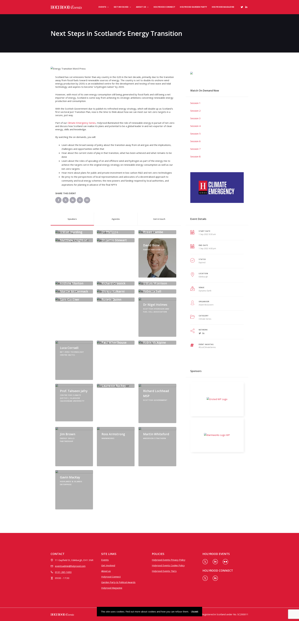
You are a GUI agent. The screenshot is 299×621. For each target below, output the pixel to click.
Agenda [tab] (116, 219)
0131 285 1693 (63, 572)
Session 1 (195, 103)
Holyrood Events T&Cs (164, 571)
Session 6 (195, 141)
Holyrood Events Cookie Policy (168, 565)
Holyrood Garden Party (193, 7)
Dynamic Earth (205, 290)
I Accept (194, 611)
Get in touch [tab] (159, 219)
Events (102, 7)
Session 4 (195, 125)
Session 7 (195, 148)
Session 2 (195, 110)
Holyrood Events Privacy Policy (168, 559)
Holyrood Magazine (223, 7)
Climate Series (205, 319)
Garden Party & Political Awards (118, 582)
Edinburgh (203, 276)
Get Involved (121, 7)
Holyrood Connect (164, 7)
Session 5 (195, 133)
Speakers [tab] (72, 219)
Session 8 (195, 156)
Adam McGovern (206, 304)
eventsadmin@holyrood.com (70, 566)
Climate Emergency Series (82, 122)
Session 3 (195, 118)
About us (141, 7)
